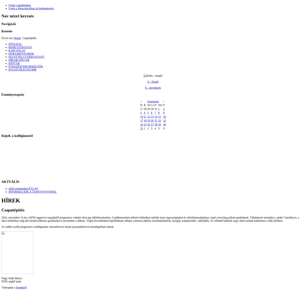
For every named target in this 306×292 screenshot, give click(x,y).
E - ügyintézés (153, 87)
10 (141, 116)
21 (156, 120)
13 (152, 116)
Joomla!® (21, 287)
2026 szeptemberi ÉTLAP (23, 188)
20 (152, 120)
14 (156, 116)
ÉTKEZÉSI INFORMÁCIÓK (25, 66)
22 (159, 120)
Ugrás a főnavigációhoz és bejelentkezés (31, 8)
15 (159, 116)
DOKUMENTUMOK (21, 53)
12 (148, 116)
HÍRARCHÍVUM (18, 60)
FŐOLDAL (15, 44)
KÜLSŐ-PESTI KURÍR (22, 69)
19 (148, 120)
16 (164, 116)
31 (141, 128)
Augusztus (153, 101)
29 (159, 124)
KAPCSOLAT (16, 50)
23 (164, 120)
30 (164, 124)
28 (156, 124)
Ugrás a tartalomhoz (19, 5)
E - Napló (153, 81)
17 (141, 120)
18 (145, 120)
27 (152, 124)
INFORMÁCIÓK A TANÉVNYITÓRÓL (32, 191)
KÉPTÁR (14, 63)
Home (17, 38)
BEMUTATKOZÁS (20, 47)
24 (141, 124)
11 (145, 116)
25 (145, 124)
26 (148, 124)
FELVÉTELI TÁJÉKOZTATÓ (26, 56)
